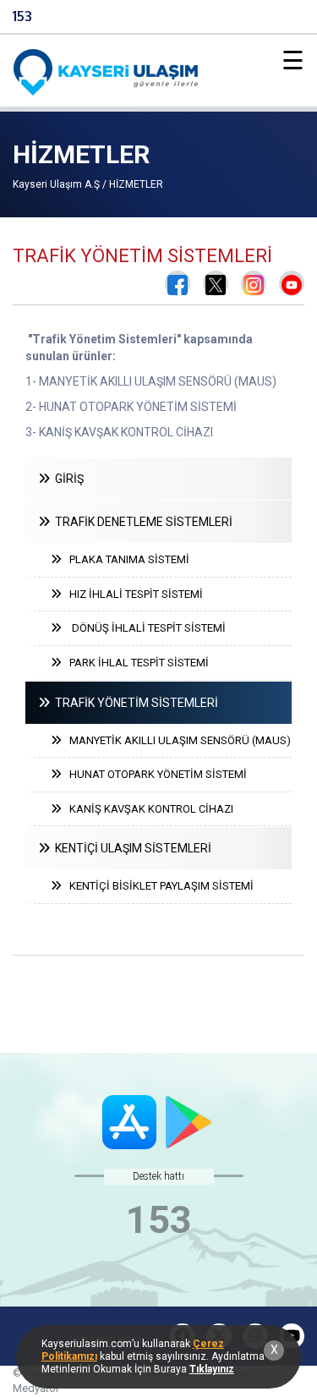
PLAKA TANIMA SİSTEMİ (125, 559)
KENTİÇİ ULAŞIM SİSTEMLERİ (130, 848)
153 (22, 16)
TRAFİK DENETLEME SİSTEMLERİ (141, 522)
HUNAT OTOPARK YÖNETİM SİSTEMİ (154, 774)
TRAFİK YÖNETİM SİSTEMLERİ (134, 702)
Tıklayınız (211, 1369)
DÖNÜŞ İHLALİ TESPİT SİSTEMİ (144, 628)
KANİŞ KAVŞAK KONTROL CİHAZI (147, 809)
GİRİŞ (67, 478)
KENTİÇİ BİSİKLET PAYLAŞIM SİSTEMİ (158, 885)
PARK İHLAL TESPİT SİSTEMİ (135, 662)
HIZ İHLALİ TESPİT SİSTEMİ (132, 594)
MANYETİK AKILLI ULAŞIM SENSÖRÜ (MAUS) (176, 740)
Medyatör (36, 1388)
